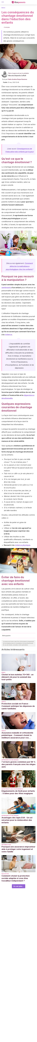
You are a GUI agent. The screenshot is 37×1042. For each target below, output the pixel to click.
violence (8, 335)
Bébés (3, 7)
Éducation (5, 873)
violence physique (22, 545)
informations (6, 844)
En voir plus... (18, 886)
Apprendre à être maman (10, 760)
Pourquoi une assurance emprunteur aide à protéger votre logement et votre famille (18, 849)
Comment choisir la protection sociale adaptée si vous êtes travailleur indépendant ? (16, 878)
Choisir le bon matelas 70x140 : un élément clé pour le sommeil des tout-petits (17, 677)
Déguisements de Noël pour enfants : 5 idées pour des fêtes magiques (18, 792)
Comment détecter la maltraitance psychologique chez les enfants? (19, 266)
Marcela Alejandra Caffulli (17, 75)
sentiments (6, 288)
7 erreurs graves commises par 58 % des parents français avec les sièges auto (18, 764)
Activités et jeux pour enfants (12, 789)
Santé (4, 701)
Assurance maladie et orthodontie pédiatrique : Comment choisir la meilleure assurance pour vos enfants (17, 735)
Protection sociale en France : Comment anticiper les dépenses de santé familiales (18, 706)
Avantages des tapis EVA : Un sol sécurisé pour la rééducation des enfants (17, 820)
